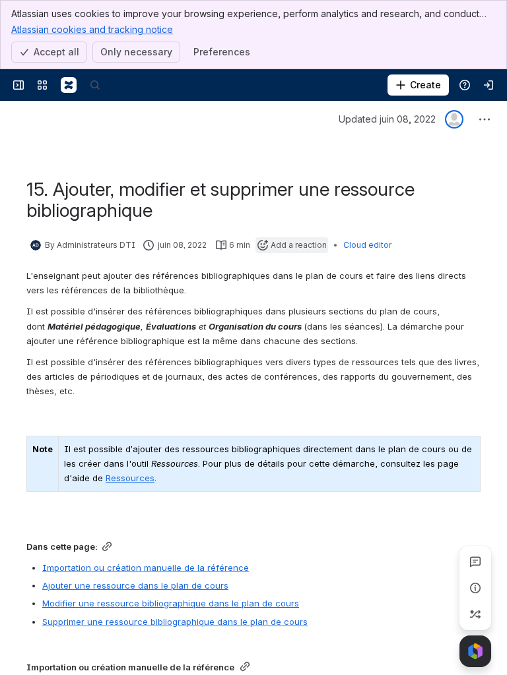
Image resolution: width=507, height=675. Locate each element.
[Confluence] (68, 85)
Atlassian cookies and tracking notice (92, 29)
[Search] (95, 85)
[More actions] (484, 119)
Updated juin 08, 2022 (387, 119)
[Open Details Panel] (475, 588)
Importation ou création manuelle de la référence (145, 567)
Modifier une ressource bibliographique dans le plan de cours (170, 603)
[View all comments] (475, 561)
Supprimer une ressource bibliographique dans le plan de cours (175, 621)
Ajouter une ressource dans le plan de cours (135, 585)
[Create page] (475, 614)
